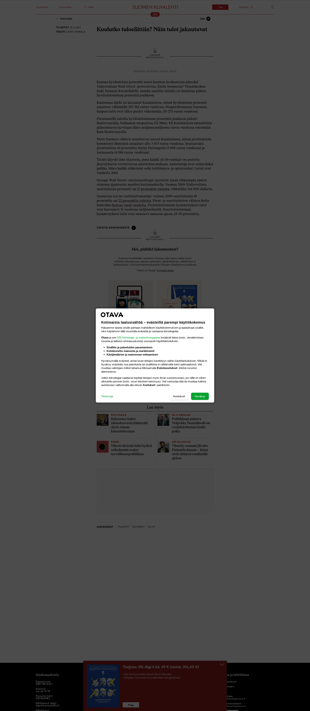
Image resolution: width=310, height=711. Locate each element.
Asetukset (179, 396)
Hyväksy (200, 396)
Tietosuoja (107, 396)
